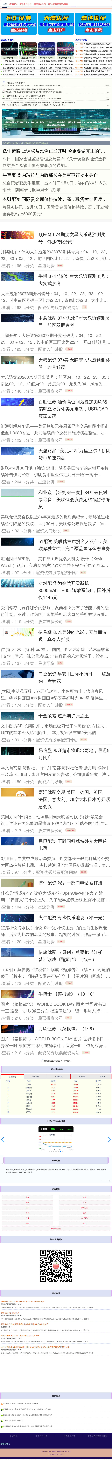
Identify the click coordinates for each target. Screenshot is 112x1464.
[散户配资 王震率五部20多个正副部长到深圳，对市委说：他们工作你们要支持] (46, 48)
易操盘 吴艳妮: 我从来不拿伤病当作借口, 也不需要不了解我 (26, 74)
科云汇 (66, 1136)
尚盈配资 (69, 705)
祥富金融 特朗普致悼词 (16, 82)
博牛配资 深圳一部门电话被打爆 (70, 882)
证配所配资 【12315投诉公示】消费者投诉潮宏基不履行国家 (26, 71)
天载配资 (69, 391)
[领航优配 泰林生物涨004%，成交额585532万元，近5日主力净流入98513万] (9, 48)
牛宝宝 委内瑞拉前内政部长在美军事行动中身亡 (21, 61)
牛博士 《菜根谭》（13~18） (67, 993)
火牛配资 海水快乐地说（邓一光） (72, 917)
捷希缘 (60, 663)
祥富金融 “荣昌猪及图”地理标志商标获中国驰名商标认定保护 (30, 89)
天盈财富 (61, 481)
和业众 (66, 530)
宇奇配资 (69, 1261)
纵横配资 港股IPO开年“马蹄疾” (69, 1272)
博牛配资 (61, 906)
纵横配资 (85, 1296)
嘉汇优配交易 (70, 830)
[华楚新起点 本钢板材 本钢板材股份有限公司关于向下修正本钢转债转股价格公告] (65, 48)
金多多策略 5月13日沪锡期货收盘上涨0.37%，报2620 (61, 61)
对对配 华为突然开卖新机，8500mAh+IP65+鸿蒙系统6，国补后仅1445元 (74, 590)
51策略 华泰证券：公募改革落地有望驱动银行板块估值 (61, 74)
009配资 (85, 1436)
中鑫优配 (69, 349)
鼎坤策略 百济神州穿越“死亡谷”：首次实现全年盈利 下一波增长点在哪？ (74, 1314)
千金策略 (83, 739)
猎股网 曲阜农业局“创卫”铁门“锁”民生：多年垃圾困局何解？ (63, 71)
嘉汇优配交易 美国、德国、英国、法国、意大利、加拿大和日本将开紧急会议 (74, 799)
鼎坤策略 (69, 1345)
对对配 (69, 621)
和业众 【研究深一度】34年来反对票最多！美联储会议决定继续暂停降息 (74, 499)
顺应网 (60, 265)
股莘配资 (61, 1094)
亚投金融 (69, 1178)
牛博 (84, 307)
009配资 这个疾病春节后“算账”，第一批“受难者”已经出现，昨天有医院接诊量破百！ (73, 1404)
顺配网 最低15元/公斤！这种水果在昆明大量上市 (26, 96)
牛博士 (69, 1018)
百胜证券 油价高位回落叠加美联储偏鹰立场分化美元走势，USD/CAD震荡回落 (73, 408)
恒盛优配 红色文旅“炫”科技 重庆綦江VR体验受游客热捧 (25, 143)
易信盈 (69, 781)
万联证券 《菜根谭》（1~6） (67, 1028)
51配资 (83, 572)
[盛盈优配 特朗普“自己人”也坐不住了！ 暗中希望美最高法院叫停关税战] (28, 48)
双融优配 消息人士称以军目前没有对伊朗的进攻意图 (23, 68)
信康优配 (69, 983)
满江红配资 (86, 1219)
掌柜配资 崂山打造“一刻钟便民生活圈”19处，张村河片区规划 (26, 64)
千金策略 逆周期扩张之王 (63, 715)
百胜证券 (69, 439)
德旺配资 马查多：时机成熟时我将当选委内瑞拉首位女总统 (63, 68)
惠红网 (60, 1387)
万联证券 (85, 1052)
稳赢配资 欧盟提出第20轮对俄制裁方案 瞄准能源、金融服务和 (64, 64)
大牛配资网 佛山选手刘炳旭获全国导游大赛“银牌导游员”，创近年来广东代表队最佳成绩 (41, 102)
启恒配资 (83, 872)
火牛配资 (61, 941)
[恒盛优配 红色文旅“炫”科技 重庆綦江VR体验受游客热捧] (56, 123)
